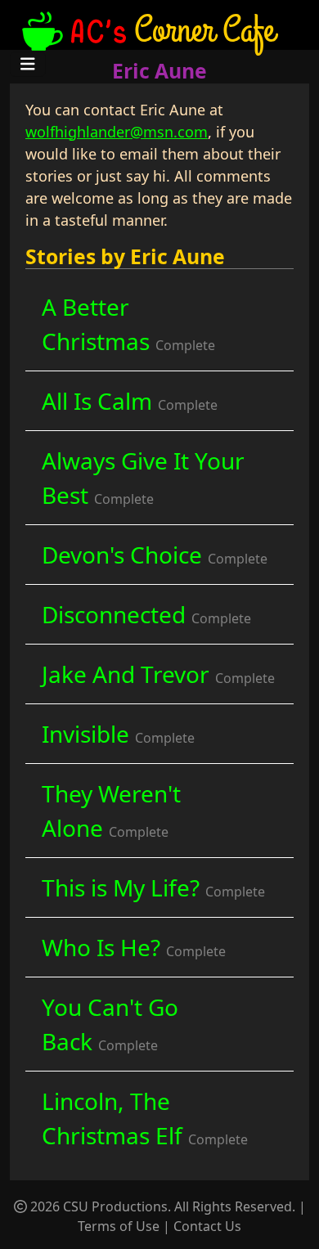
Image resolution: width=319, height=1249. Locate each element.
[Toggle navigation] (28, 64)
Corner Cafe (204, 29)
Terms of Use (119, 1226)
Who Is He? (134, 947)
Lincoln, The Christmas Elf (145, 1118)
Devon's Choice (154, 554)
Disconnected (146, 614)
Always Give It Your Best (143, 477)
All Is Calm (130, 400)
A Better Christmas (128, 324)
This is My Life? (153, 887)
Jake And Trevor (158, 674)
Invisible (118, 733)
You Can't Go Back (110, 1024)
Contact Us (207, 1226)
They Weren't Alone (111, 810)
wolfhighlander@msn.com (116, 132)
